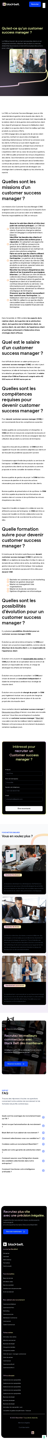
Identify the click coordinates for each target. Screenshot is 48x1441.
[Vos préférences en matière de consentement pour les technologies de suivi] (44, 1437)
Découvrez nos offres (10, 712)
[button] (44, 4)
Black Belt (40, 718)
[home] (11, 4)
